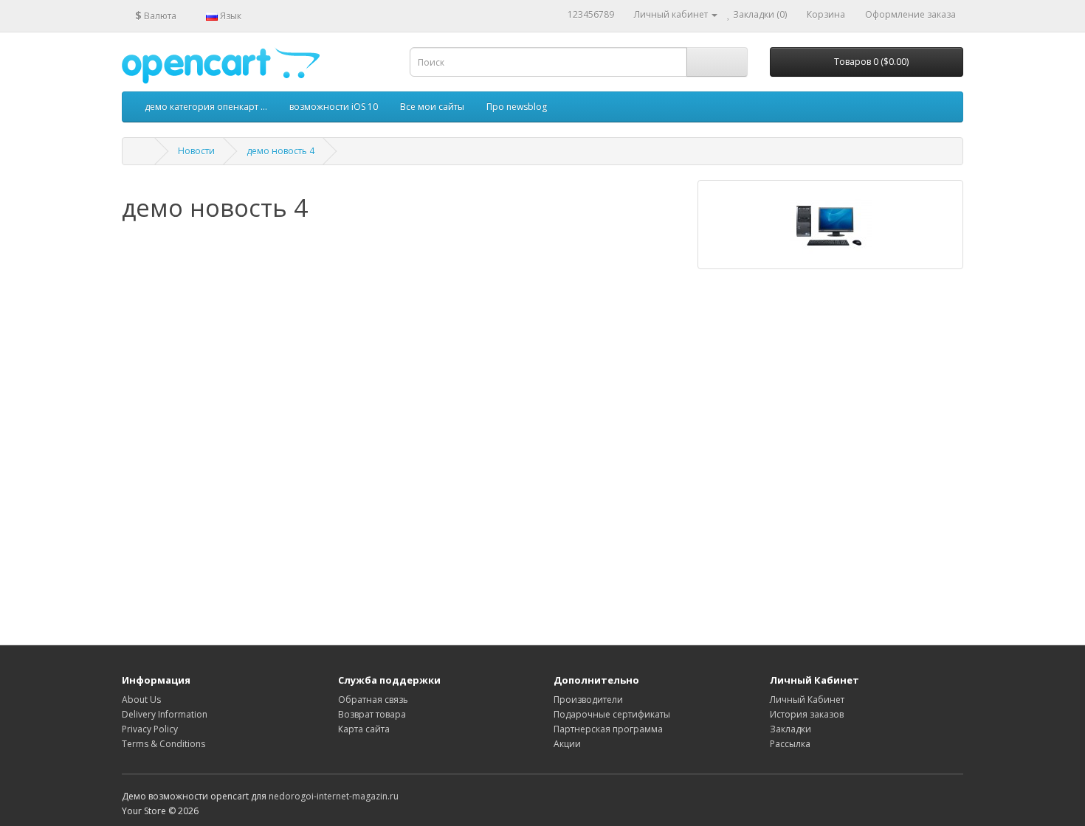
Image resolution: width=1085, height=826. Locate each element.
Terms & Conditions (163, 744)
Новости (196, 151)
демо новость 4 (280, 151)
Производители (588, 699)
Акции (567, 744)
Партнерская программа (608, 729)
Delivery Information (164, 714)
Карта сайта (364, 729)
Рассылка (790, 744)
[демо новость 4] (830, 224)
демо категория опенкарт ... (206, 106)
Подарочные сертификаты (612, 714)
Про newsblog (516, 106)
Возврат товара (372, 714)
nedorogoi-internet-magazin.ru (334, 796)
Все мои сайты (432, 106)
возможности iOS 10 (333, 106)
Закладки (790, 729)
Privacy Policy (150, 729)
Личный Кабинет (807, 699)
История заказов (807, 714)
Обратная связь (373, 699)
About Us (141, 699)
